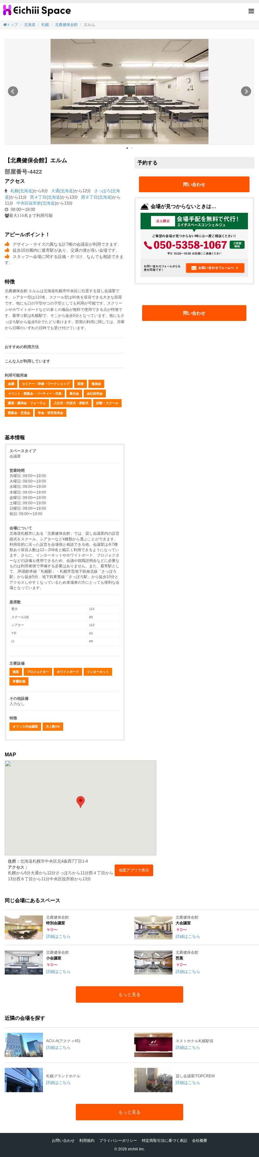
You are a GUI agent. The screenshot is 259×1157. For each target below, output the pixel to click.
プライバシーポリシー (118, 1140)
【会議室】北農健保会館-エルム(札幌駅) (37, 13)
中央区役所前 (28, 203)
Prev (13, 91)
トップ (12, 24)
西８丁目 (89, 197)
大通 (55, 190)
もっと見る (129, 994)
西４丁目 (38, 197)
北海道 (29, 24)
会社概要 (199, 1140)
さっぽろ (102, 190)
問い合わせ (194, 184)
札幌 (45, 24)
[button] (251, 11)
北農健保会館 (66, 24)
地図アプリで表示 (134, 870)
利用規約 (86, 1140)
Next (246, 91)
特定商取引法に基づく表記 (164, 1140)
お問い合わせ (63, 1140)
